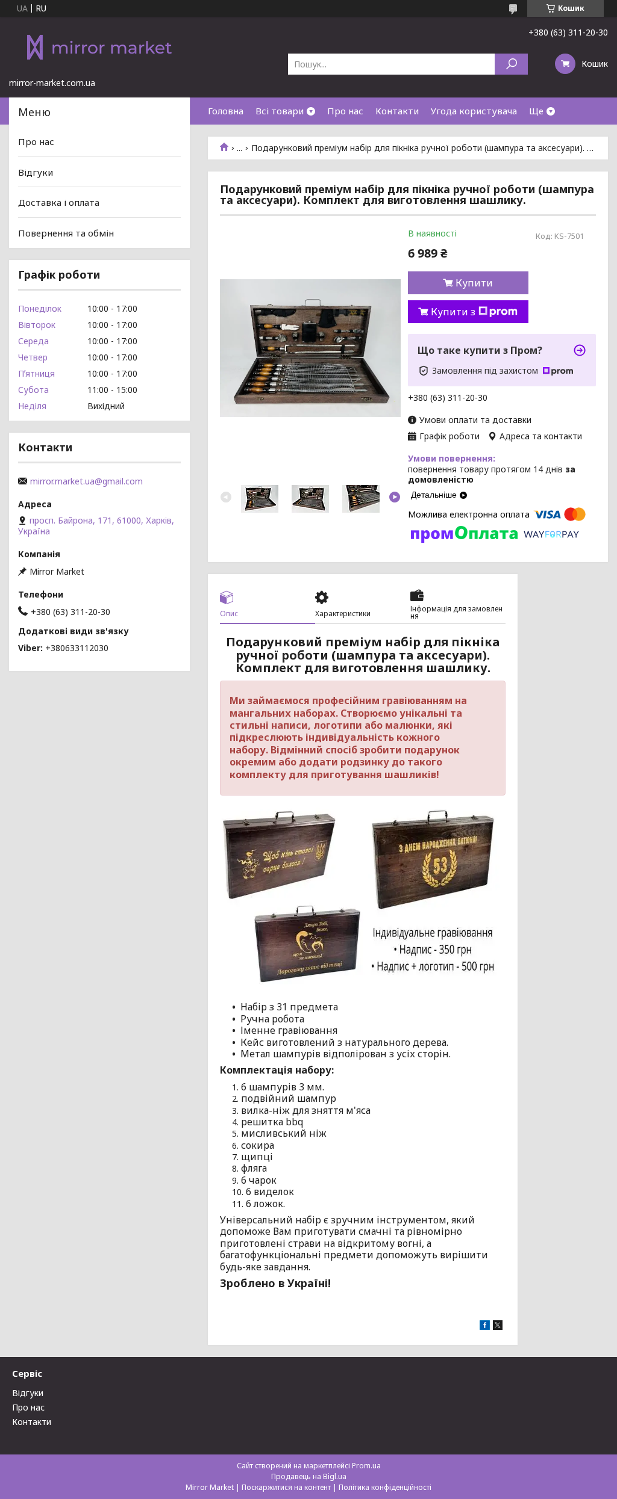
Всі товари (279, 111)
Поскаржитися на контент (286, 1487)
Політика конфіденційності (385, 1487)
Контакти (397, 111)
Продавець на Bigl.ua (308, 1476)
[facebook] (485, 1326)
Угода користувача (474, 111)
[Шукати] (511, 64)
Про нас (345, 111)
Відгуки (35, 172)
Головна (225, 111)
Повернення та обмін (66, 233)
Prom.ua (366, 1465)
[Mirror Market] (99, 47)
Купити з (453, 311)
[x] (498, 1326)
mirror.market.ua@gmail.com (86, 481)
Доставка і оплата (58, 202)
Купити (474, 282)
